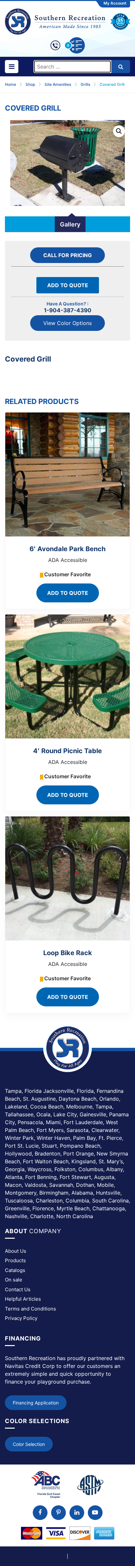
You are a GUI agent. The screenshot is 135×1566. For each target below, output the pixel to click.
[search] (120, 66)
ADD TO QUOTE (67, 285)
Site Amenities (58, 84)
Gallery (70, 224)
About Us (15, 1251)
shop (30, 84)
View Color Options (67, 323)
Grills (85, 84)
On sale (13, 1280)
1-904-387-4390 (67, 310)
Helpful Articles (23, 1299)
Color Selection (29, 1444)
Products (15, 1260)
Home (10, 84)
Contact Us (17, 1289)
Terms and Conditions (30, 1309)
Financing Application (36, 1402)
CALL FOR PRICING (67, 255)
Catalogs (15, 1270)
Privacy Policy (21, 1318)
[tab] (70, 224)
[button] (119, 131)
